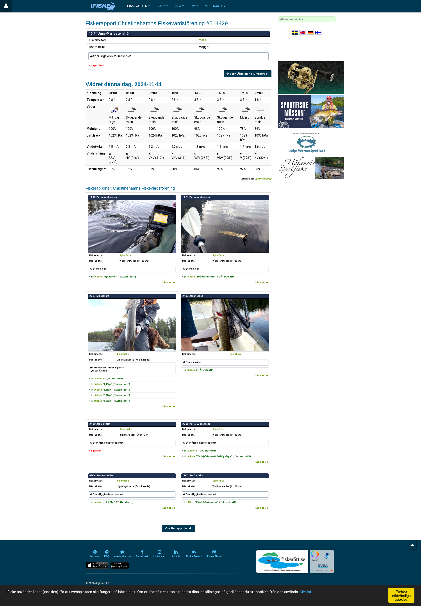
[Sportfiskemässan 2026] (311, 111)
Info (178, 6)
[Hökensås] (311, 167)
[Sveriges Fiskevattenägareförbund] (306, 142)
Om (193, 6)
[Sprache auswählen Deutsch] (311, 32)
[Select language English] (303, 32)
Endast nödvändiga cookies (401, 595)
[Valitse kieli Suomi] (318, 32)
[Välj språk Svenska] (295, 32)
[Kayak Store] (311, 77)
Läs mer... (167, 282)
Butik (161, 6)
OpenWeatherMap (263, 179)
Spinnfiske (125, 255)
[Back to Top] (412, 545)
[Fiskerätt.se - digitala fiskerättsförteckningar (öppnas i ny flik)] (282, 561)
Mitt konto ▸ (215, 6)
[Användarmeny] (6, 6)
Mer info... (308, 592)
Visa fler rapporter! (177, 528)
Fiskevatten (137, 6)
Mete (202, 40)
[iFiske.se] (103, 6)
